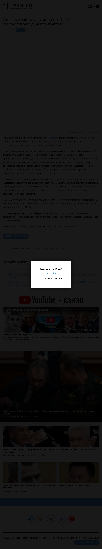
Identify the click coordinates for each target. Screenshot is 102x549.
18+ (91, 6)
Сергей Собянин (59, 30)
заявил (57, 213)
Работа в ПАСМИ (60, 538)
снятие (54, 137)
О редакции (93, 538)
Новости (20, 30)
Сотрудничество (78, 538)
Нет (48, 273)
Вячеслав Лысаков (34, 30)
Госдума (47, 30)
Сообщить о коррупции (16, 236)
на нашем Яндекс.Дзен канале (46, 248)
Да (54, 273)
